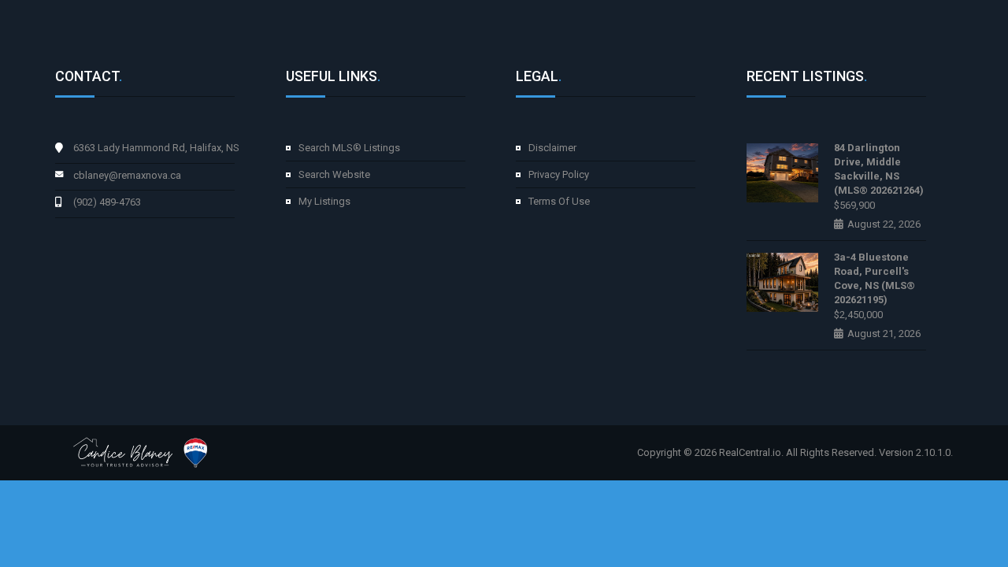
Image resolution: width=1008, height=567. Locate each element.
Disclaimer (552, 148)
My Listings (324, 201)
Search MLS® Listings (349, 148)
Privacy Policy (558, 174)
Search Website (334, 174)
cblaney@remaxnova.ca (127, 175)
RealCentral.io (750, 452)
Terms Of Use (559, 201)
